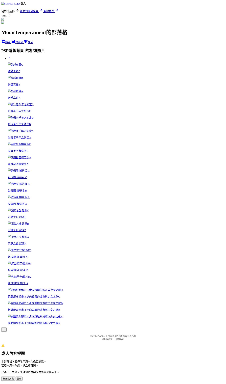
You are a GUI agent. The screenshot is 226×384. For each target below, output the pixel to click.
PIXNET (101, 336)
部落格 (19, 42)
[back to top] (4, 330)
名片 (30, 42)
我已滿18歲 (8, 379)
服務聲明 (120, 339)
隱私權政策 (107, 339)
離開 (19, 379)
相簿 (8, 42)
